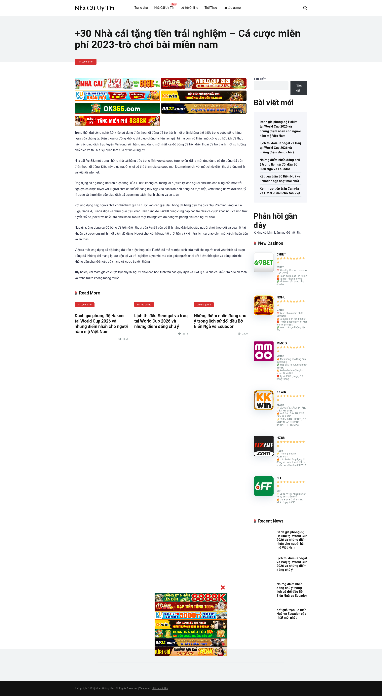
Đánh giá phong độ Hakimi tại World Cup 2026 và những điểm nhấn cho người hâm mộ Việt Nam (101, 323)
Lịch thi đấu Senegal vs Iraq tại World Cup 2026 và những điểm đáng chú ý (161, 321)
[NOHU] (264, 314)
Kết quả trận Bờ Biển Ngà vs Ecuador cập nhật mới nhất (280, 178)
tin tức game (232, 8)
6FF (279, 478)
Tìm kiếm (260, 79)
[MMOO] (264, 360)
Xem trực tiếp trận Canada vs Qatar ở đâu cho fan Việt (280, 191)
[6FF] (264, 495)
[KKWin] (264, 409)
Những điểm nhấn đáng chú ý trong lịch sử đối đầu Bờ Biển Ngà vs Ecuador (220, 321)
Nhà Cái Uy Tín (164, 8)
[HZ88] (264, 455)
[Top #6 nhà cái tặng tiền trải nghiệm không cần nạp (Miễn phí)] (94, 6)
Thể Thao (211, 8)
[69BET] (264, 271)
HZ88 (281, 438)
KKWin (281, 392)
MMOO (282, 343)
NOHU (281, 297)
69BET (281, 254)
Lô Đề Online (189, 8)
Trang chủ (141, 8)
